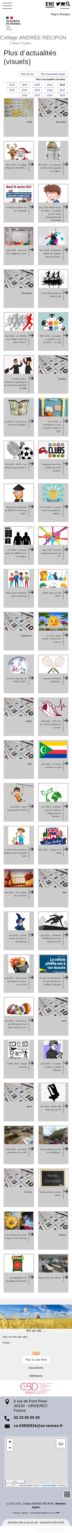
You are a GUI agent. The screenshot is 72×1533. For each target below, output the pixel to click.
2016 (24, 95)
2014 (50, 95)
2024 (37, 84)
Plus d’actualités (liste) (53, 74)
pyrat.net (25, 1513)
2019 (37, 90)
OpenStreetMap (49, 1485)
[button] (67, 4)
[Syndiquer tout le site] (36, 1353)
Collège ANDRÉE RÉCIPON (33, 39)
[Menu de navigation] (7, 6)
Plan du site (27, 74)
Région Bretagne (60, 14)
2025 (24, 84)
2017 (62, 90)
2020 (24, 90)
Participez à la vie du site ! (52, 1529)
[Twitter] (58, 4)
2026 (12, 84)
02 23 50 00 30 (27, 1417)
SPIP (57, 1513)
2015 (37, 95)
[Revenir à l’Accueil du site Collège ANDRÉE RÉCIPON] (13, 23)
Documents (36, 1367)
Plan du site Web (36, 1359)
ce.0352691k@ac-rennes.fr (38, 1425)
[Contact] (63, 4)
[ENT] (50, 5)
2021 (12, 90)
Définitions (36, 1375)
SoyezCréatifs (42, 1513)
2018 (50, 90)
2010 (62, 95)
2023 (50, 84)
